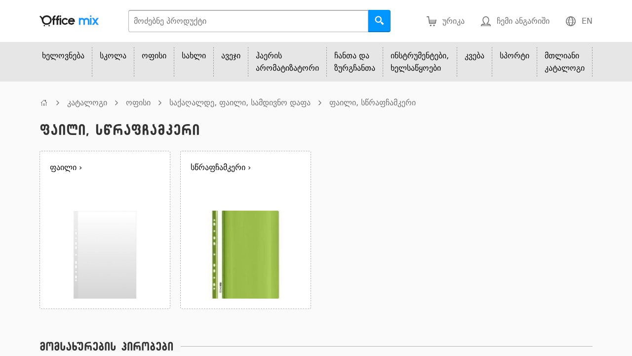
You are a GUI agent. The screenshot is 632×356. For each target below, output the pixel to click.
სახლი (194, 55)
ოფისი (154, 55)
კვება (474, 55)
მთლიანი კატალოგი (565, 62)
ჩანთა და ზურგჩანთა (354, 62)
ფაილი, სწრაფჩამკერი (372, 102)
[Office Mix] (69, 21)
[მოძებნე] (379, 21)
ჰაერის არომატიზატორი (287, 62)
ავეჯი (230, 55)
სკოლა (113, 55)
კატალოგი (87, 102)
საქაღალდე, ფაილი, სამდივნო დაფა (240, 102)
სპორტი (514, 55)
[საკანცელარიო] (44, 102)
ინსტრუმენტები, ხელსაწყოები (420, 62)
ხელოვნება (63, 55)
